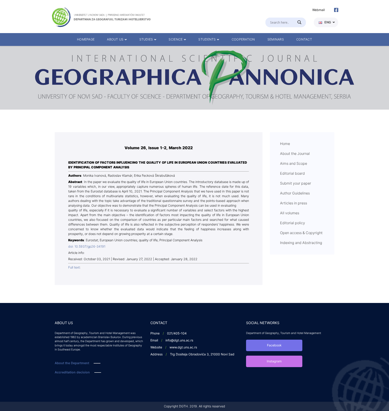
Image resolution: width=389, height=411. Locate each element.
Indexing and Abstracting (301, 242)
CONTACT (304, 39)
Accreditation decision (72, 372)
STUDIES (146, 39)
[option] (194, 78)
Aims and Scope (293, 163)
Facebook (274, 345)
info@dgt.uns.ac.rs (179, 340)
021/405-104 (177, 333)
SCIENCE (176, 39)
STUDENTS (207, 39)
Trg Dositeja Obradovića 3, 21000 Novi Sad (202, 354)
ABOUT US (115, 39)
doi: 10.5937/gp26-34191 (86, 246)
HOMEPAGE (86, 39)
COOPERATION (243, 39)
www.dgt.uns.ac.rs (183, 347)
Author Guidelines (295, 193)
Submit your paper (295, 183)
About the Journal (295, 153)
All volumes (289, 213)
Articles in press (293, 203)
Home (285, 143)
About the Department (72, 363)
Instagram (274, 361)
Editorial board (292, 173)
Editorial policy (292, 223)
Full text (74, 267)
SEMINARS (275, 39)
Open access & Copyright (301, 232)
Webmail (318, 10)
